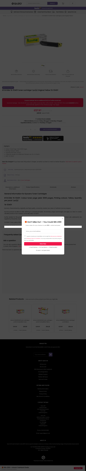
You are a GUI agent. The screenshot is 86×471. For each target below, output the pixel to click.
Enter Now (43, 244)
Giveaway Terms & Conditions (33, 238)
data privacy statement (56, 236)
